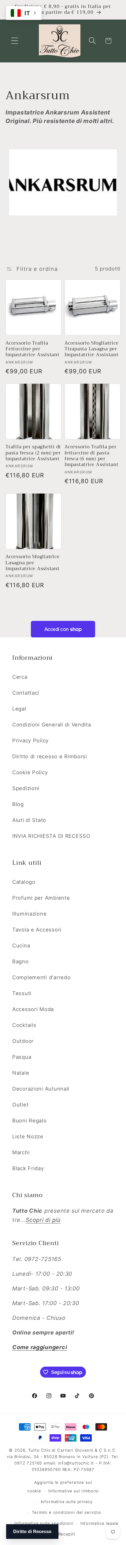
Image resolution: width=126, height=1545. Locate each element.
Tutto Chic (39, 1450)
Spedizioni (25, 788)
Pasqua (21, 1057)
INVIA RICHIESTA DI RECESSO (51, 836)
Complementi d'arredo (41, 977)
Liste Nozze (27, 1136)
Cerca (20, 677)
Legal (19, 709)
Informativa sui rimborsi (73, 1490)
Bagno (20, 961)
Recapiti (66, 1534)
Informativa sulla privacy (67, 1501)
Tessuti (21, 993)
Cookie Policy (30, 772)
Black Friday (28, 1168)
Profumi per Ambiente (41, 898)
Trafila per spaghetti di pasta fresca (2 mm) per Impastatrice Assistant (33, 453)
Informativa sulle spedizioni (43, 1523)
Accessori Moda (33, 1009)
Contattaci (25, 693)
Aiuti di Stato (29, 820)
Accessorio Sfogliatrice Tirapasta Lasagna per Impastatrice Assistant (92, 349)
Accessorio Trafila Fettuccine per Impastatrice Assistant (33, 349)
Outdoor (23, 1041)
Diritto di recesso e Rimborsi (49, 756)
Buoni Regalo (29, 1121)
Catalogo (23, 882)
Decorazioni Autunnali (40, 1089)
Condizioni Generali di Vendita (51, 725)
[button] (15, 41)
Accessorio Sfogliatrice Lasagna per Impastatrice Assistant (33, 563)
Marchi (21, 1152)
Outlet (20, 1105)
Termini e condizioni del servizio (66, 1512)
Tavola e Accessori (36, 930)
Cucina (21, 945)
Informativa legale (99, 1523)
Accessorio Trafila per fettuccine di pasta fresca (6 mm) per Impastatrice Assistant (92, 456)
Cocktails (24, 1025)
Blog (18, 804)
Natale (20, 1073)
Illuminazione (29, 914)
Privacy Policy (30, 740)
